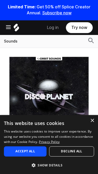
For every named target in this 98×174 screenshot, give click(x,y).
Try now (79, 27)
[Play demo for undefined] (49, 96)
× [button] (92, 121)
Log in (53, 27)
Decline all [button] (71, 151)
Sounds (11, 41)
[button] (49, 165)
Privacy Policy (49, 142)
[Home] (16, 28)
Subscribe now (57, 12)
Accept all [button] (25, 151)
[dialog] (49, 144)
